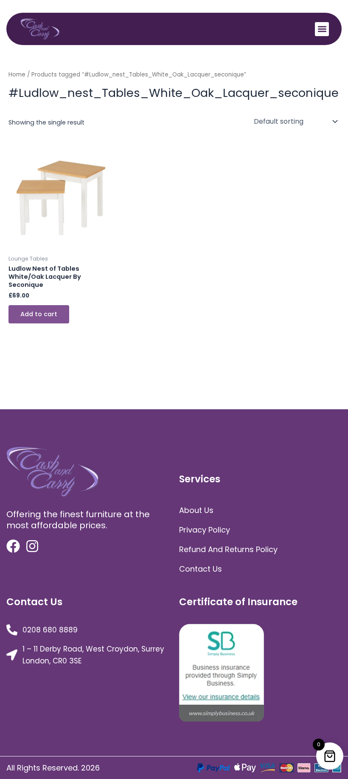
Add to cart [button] (38, 314)
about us (196, 510)
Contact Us (200, 569)
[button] (322, 29)
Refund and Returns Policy (228, 549)
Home (16, 75)
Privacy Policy (204, 529)
